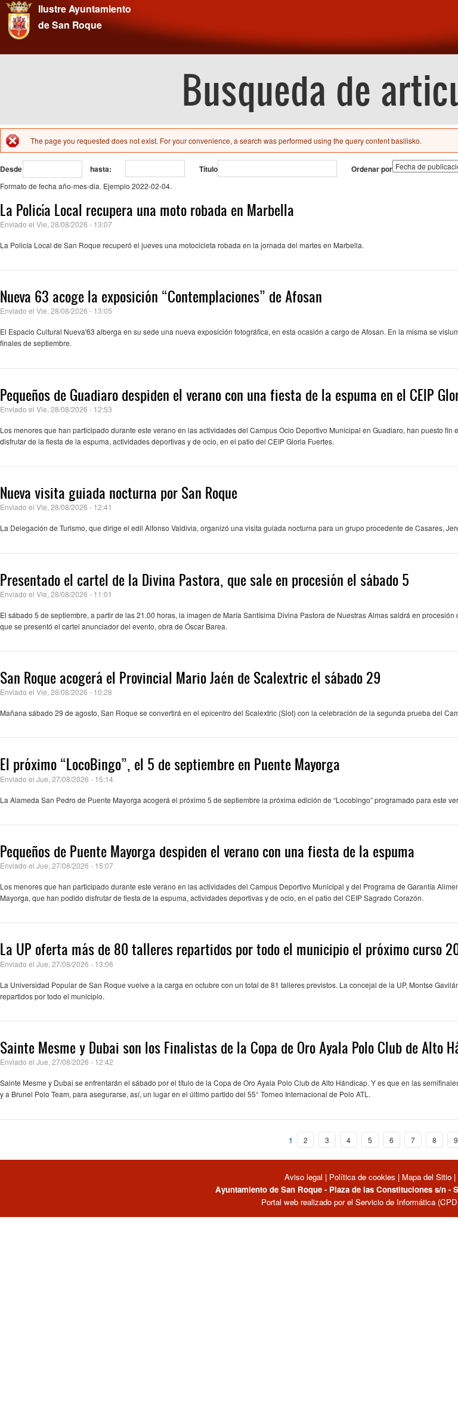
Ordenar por (371, 168)
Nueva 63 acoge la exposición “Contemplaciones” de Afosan (161, 296)
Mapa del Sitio (426, 1176)
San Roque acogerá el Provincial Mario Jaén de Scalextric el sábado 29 (190, 677)
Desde (11, 168)
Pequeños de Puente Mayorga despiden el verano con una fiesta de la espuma (207, 851)
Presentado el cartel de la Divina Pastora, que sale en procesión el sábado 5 (204, 579)
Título (208, 168)
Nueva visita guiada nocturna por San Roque (118, 492)
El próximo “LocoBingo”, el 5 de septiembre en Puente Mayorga (170, 764)
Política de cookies (362, 1176)
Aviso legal (304, 1176)
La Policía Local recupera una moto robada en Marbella (147, 210)
